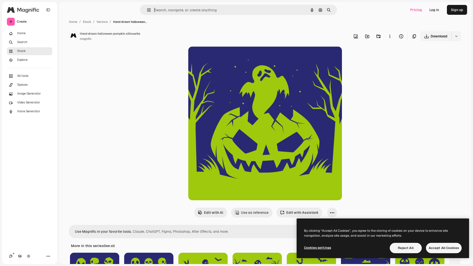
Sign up (457, 10)
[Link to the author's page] (73, 36)
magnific (86, 39)
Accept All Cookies (444, 248)
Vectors (102, 22)
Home (73, 22)
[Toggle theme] (29, 256)
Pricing (416, 10)
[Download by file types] (456, 36)
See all (109, 246)
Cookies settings (317, 248)
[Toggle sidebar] (48, 10)
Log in (434, 10)
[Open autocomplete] (147, 10)
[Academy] (20, 256)
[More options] (390, 36)
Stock (87, 22)
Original (220, 56)
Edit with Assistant (302, 212)
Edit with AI (213, 212)
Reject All (406, 248)
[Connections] (11, 256)
